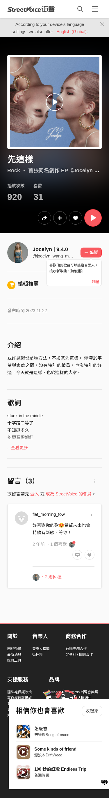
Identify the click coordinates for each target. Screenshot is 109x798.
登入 (34, 493)
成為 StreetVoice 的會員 (69, 493)
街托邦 (37, 655)
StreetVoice (31, 9)
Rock (13, 170)
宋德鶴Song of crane (51, 735)
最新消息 (14, 655)
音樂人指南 (41, 649)
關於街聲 (14, 649)
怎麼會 (40, 728)
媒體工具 (14, 660)
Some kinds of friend (55, 749)
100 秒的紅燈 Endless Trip (60, 769)
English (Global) (71, 31)
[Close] (102, 24)
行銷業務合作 (76, 649)
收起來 (92, 710)
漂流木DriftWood (48, 755)
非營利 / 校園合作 (79, 655)
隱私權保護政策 (19, 692)
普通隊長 (41, 775)
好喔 (95, 282)
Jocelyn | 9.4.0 (50, 249)
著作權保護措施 (19, 698)
